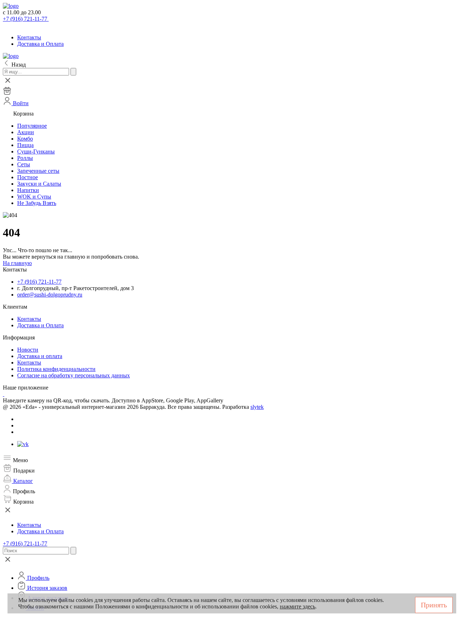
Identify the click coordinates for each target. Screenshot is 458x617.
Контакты (29, 37)
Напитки (28, 190)
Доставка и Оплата (40, 44)
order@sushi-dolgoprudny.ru (49, 295)
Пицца (25, 145)
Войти (20, 103)
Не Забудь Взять (36, 203)
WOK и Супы (34, 197)
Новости (27, 350)
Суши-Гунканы (36, 151)
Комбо (25, 139)
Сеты (23, 164)
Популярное (32, 126)
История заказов (46, 588)
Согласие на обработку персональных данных (73, 375)
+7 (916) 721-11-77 (26, 19)
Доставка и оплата (39, 356)
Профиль (37, 578)
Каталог (22, 481)
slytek (257, 407)
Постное (27, 177)
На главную (17, 263)
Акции (25, 132)
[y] (73, 71)
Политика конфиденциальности (56, 369)
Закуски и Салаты (39, 184)
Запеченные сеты (38, 171)
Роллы (25, 158)
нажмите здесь (297, 606)
